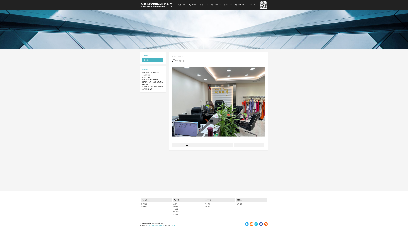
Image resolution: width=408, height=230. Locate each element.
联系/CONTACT (240, 5)
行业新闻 (207, 204)
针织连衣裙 (176, 206)
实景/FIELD (228, 5)
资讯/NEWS (204, 5)
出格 (173, 225)
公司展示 (147, 60)
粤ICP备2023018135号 (156, 225)
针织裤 (175, 204)
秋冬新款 (175, 212)
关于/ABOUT (193, 5)
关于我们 (144, 204)
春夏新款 (175, 214)
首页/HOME (182, 5)
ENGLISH (251, 5)
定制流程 (144, 206)
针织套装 (175, 209)
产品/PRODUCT (216, 5)
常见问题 (207, 206)
